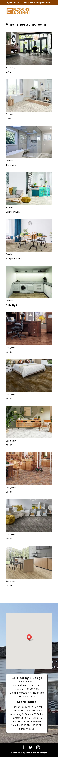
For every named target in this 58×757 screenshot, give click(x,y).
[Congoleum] (29, 344)
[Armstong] (29, 64)
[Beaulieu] (29, 157)
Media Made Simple (36, 752)
